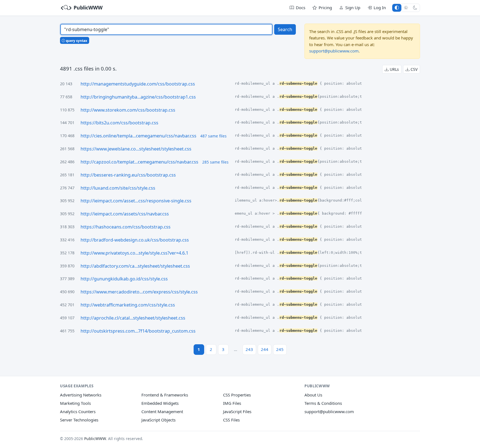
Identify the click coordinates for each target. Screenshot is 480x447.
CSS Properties (237, 395)
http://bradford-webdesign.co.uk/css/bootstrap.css (135, 240)
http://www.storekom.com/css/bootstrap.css (128, 110)
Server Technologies (79, 420)
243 (249, 349)
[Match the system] (396, 7)
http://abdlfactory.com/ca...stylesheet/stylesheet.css (135, 266)
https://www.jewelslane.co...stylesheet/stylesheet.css (136, 149)
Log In (380, 7)
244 (264, 349)
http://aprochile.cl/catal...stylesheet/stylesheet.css (133, 318)
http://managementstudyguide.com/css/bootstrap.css (138, 84)
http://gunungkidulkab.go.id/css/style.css (124, 279)
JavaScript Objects (158, 420)
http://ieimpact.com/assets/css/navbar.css (125, 214)
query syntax (76, 40)
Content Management (162, 411)
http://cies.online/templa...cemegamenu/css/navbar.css (138, 136)
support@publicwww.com (334, 51)
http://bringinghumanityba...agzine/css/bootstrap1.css (138, 97)
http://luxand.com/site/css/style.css (118, 188)
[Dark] (415, 7)
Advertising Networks (80, 395)
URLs (394, 69)
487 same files (213, 136)
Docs (300, 7)
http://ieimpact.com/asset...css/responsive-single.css (136, 201)
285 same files (215, 162)
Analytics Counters (78, 411)
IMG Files (232, 403)
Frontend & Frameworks (164, 395)
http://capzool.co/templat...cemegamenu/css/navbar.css (139, 162)
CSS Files (231, 420)
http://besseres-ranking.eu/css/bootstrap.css (128, 175)
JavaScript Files (237, 411)
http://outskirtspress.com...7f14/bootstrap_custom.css (138, 331)
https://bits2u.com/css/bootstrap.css (119, 123)
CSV (413, 69)
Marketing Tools (75, 403)
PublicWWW (87, 7)
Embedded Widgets (160, 403)
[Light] (406, 7)
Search (285, 29)
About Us (313, 395)
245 (280, 349)
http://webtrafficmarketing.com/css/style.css (128, 305)
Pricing (325, 7)
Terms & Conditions (323, 403)
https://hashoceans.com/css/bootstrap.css (126, 227)
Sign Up (352, 7)
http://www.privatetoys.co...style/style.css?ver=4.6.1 (134, 253)
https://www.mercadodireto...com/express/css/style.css (139, 292)
